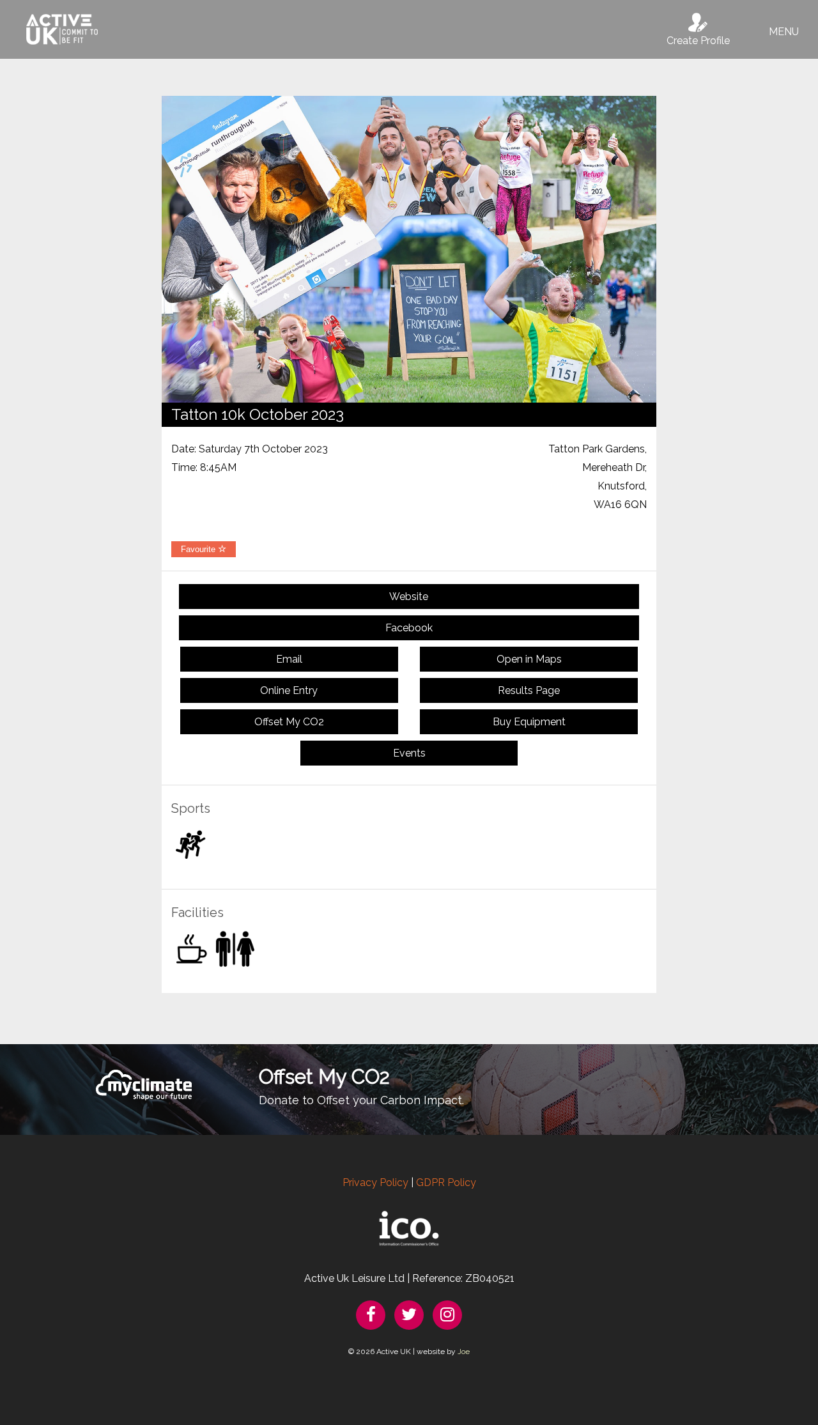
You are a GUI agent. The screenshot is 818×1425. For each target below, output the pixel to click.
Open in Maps (529, 659)
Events (409, 753)
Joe (464, 1351)
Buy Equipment (529, 722)
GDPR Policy (446, 1182)
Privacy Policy (375, 1182)
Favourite (199, 549)
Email (289, 659)
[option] (409, 249)
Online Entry (289, 690)
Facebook (409, 628)
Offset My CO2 (289, 722)
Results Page (529, 690)
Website (408, 596)
